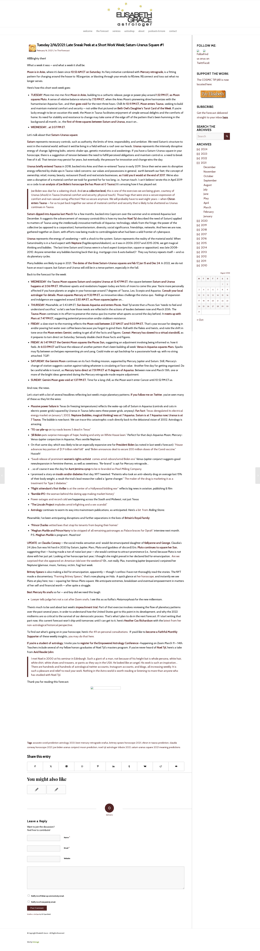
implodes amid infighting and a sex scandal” (69, 504)
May (206, 198)
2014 (204, 247)
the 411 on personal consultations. (108, 632)
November (210, 171)
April (206, 203)
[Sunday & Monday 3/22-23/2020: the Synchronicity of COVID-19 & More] (56, 789)
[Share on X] (51, 766)
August (208, 185)
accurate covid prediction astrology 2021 (54, 742)
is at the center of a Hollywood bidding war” (75, 488)
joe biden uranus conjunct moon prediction (75, 747)
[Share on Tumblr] (129, 766)
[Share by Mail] (176, 766)
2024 (204, 149)
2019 (204, 225)
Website (67, 858)
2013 (204, 252)
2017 (204, 234)
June (206, 194)
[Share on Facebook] (35, 766)
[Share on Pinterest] (98, 766)
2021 (203, 162)
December (210, 167)
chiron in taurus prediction (155, 742)
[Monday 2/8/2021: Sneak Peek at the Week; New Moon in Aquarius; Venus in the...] (2, 475)
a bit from (142, 510)
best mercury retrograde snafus (92, 742)
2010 (204, 265)
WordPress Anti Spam (33, 914)
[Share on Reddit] (160, 766)
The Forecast (63, 50)
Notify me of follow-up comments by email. (47, 896)
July (205, 189)
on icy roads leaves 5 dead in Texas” (61, 429)
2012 (204, 256)
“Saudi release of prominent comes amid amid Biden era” (83, 459)
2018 (204, 229)
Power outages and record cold (49, 499)
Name (67, 837)
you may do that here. (81, 636)
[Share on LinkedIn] (113, 766)
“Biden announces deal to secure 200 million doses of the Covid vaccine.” (133, 449)
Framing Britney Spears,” (69, 576)
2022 (204, 158)
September (210, 180)
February (209, 211)
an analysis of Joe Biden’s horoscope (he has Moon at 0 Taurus (78, 184)
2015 (204, 243)
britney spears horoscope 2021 (125, 742)
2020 (204, 220)
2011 (203, 261)
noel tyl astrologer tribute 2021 (114, 747)
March (207, 207)
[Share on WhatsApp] (82, 766)
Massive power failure (43, 406)
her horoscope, (145, 576)
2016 (204, 238)
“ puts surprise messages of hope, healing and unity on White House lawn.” (79, 435)
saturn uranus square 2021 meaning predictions (156, 747)
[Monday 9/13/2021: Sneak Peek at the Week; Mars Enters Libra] (36, 789)
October (208, 176)
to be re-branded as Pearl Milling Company (105, 469)
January (208, 216)
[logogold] (130, 13)
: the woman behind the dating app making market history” (73, 494)
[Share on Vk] (145, 766)
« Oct (200, 320)
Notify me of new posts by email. (43, 902)
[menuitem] (87, 31)
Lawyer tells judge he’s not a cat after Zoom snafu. (60, 599)
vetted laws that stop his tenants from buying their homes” (75, 525)
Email (67, 848)
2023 (204, 153)
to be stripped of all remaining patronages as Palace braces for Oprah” (92, 530)
